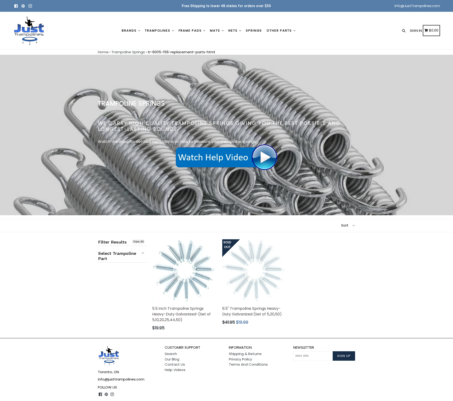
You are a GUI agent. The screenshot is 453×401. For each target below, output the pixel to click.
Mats (215, 30)
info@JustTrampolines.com (417, 6)
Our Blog (172, 359)
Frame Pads (191, 30)
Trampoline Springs (128, 52)
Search (171, 353)
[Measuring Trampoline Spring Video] (226, 157)
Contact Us (175, 364)
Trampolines (158, 30)
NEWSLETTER (303, 347)
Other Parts (280, 30)
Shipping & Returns (245, 353)
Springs (254, 30)
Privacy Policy (240, 359)
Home (103, 52)
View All (138, 242)
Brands (130, 30)
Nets (233, 30)
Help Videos (175, 369)
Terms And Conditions (248, 364)
